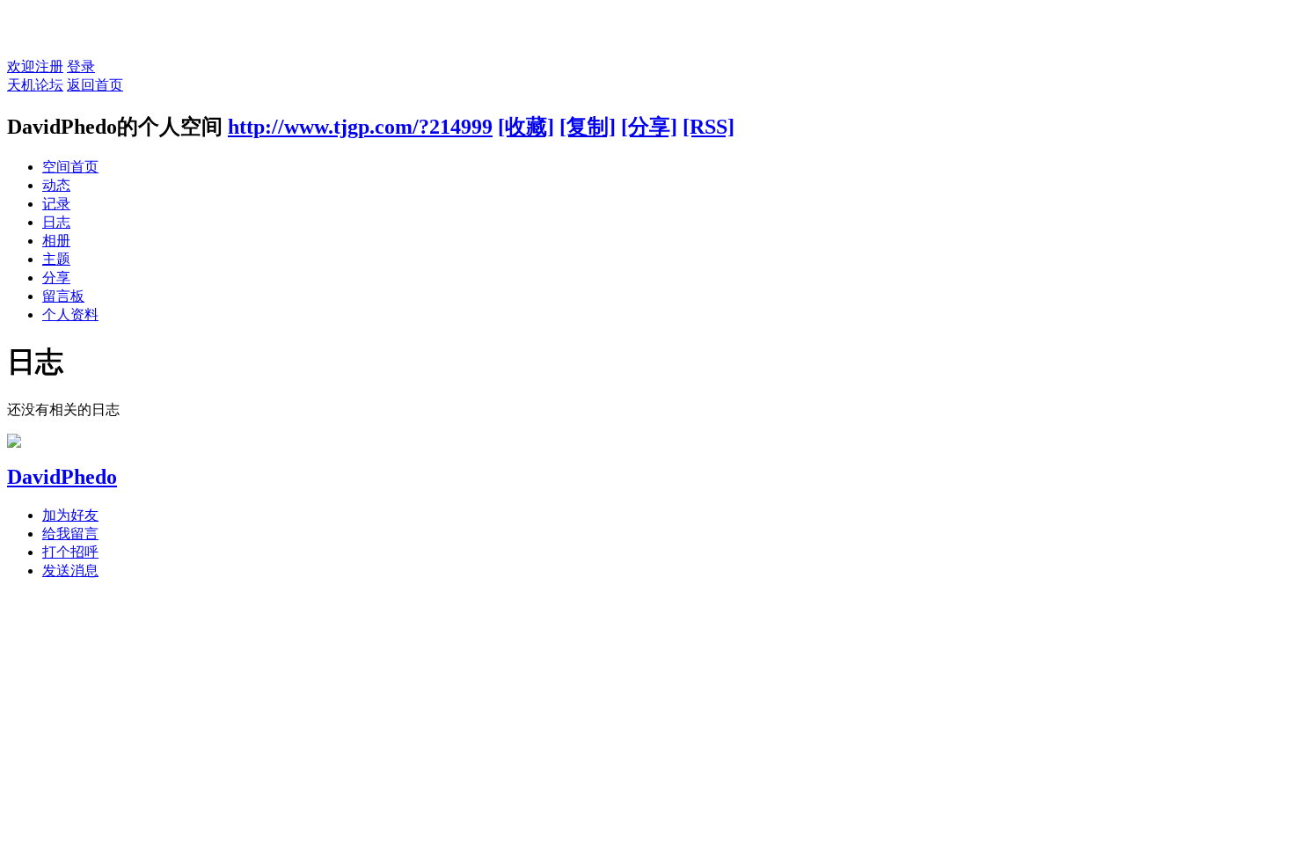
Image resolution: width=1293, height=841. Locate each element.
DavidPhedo (62, 476)
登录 (81, 66)
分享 (56, 277)
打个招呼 (70, 552)
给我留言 (70, 533)
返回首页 (95, 84)
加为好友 (70, 515)
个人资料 (70, 314)
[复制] (587, 126)
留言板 (63, 296)
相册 (56, 240)
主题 (56, 259)
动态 (56, 185)
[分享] (649, 126)
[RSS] (708, 126)
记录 (56, 203)
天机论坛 (35, 84)
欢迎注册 (35, 66)
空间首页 (70, 166)
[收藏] (526, 126)
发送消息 (70, 570)
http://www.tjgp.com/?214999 (360, 126)
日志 (56, 222)
